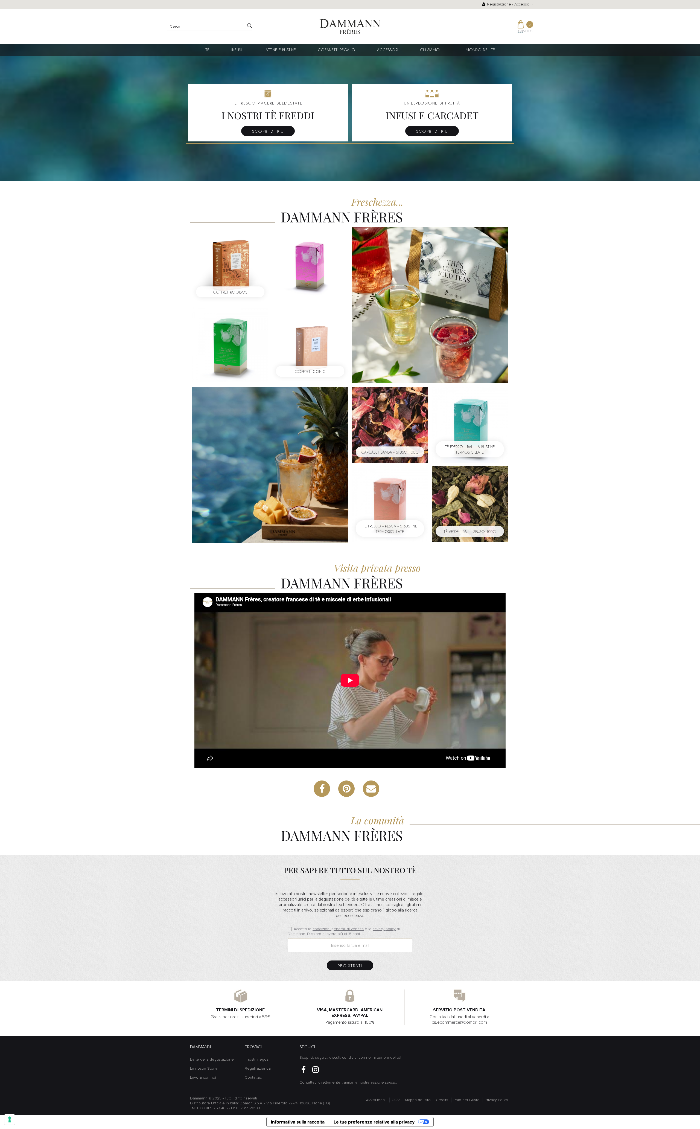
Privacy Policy (496, 1100)
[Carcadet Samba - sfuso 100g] (390, 424)
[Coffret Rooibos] (230, 264)
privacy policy (384, 929)
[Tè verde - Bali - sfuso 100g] (470, 504)
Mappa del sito (418, 1100)
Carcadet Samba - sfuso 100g (389, 452)
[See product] (230, 344)
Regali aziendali (258, 1068)
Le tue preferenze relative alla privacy (374, 1122)
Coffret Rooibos (230, 292)
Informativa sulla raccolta (298, 1122)
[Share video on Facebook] (322, 788)
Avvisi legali (376, 1100)
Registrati (350, 965)
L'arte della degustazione (212, 1059)
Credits (442, 1100)
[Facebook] (303, 1070)
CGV (396, 1100)
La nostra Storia (203, 1068)
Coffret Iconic (310, 371)
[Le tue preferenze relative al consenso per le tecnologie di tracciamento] (9, 1119)
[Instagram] (315, 1070)
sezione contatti (384, 1082)
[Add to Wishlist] (252, 251)
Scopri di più (268, 131)
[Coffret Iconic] (310, 344)
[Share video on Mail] (371, 788)
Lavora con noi (203, 1077)
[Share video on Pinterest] (346, 788)
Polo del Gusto (466, 1100)
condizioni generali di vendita (338, 929)
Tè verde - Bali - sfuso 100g (470, 531)
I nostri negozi (257, 1059)
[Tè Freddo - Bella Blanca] (270, 464)
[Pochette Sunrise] (430, 304)
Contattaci (253, 1077)
